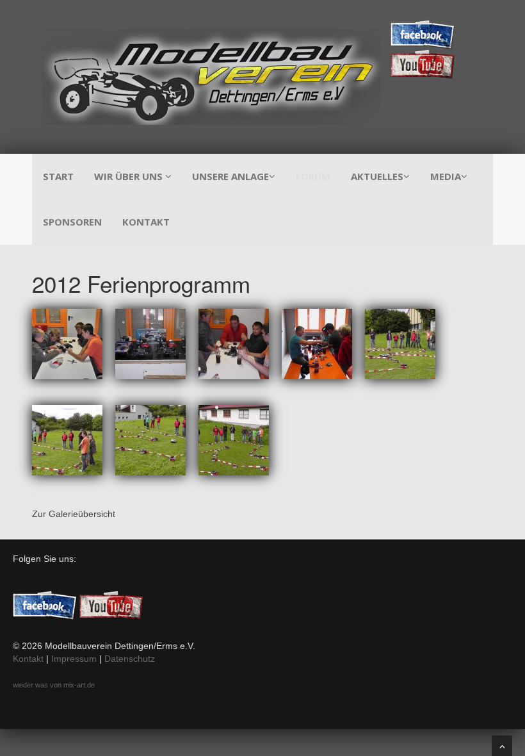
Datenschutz (129, 658)
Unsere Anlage (230, 176)
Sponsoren (72, 221)
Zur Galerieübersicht (73, 514)
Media (445, 176)
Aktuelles (377, 176)
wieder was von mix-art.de (54, 685)
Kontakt (146, 221)
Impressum (74, 658)
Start (58, 176)
